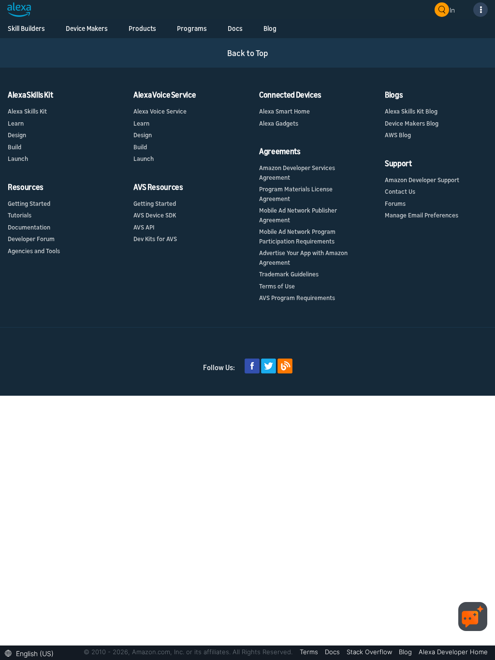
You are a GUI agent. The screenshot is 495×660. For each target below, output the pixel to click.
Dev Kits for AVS (155, 239)
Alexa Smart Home (284, 111)
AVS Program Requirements (297, 297)
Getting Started (29, 203)
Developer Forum (31, 239)
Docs (333, 652)
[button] (31, 652)
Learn (16, 123)
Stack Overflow (370, 652)
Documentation (29, 227)
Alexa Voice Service (160, 111)
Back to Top (247, 53)
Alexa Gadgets (278, 123)
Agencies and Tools (34, 251)
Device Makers (87, 28)
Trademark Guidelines (289, 274)
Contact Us (400, 191)
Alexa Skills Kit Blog (411, 111)
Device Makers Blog (411, 123)
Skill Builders (26, 28)
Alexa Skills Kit (27, 111)
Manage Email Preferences (421, 215)
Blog (406, 652)
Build (14, 147)
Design (17, 135)
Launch (18, 158)
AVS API (143, 227)
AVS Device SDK (154, 215)
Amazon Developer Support (422, 180)
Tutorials (19, 215)
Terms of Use (277, 286)
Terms (310, 652)
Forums (395, 203)
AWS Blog (398, 135)
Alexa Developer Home (453, 652)
